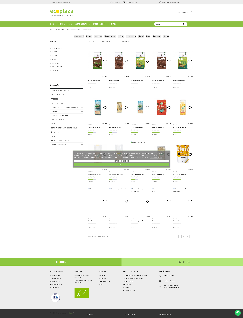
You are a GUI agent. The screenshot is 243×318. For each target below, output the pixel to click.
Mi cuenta (126, 287)
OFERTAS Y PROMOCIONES (61, 91)
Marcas (101, 284)
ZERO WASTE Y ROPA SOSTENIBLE (64, 128)
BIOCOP (55, 52)
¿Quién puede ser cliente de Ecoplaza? (135, 275)
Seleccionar (126, 41)
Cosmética (98, 36)
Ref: (103, 76)
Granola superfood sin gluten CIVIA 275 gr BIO (121, 221)
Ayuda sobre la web (129, 290)
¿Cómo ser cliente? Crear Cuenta (133, 278)
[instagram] (184, 262)
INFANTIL (54, 111)
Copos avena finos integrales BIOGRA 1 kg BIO (164, 174)
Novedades (102, 278)
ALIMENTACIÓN (57, 103)
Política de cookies (165, 314)
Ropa (148, 36)
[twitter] (180, 262)
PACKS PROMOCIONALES (60, 140)
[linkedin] (188, 262)
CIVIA (54, 59)
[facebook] (176, 262)
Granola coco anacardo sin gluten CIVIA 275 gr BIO (186, 174)
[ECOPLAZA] (73, 13)
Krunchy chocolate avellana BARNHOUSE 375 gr (101, 81)
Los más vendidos (104, 281)
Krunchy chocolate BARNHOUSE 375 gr (162, 81)
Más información (156, 157)
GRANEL (54, 124)
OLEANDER (56, 63)
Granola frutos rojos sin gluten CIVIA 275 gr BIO (100, 221)
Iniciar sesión (127, 284)
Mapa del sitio (54, 287)
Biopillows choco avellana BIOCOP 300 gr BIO (164, 127)
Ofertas (166, 36)
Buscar (185, 24)
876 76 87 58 (116, 2)
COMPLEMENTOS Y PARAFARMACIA (64, 107)
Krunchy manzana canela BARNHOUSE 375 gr (185, 81)
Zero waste (157, 36)
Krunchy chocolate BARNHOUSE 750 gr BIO (121, 81)
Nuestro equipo (55, 281)
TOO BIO (55, 71)
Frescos (88, 36)
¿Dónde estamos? (56, 278)
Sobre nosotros (55, 275)
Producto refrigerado (58, 144)
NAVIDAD (54, 136)
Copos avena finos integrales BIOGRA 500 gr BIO (144, 174)
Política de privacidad (129, 314)
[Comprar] (98, 60)
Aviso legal (90, 314)
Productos (102, 275)
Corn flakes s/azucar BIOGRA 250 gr (183, 127)
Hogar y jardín (131, 36)
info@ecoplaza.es (131, 2)
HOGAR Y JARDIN (57, 120)
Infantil (121, 36)
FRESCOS (54, 99)
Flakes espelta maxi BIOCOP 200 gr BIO (120, 127)
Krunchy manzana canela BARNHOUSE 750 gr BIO (144, 81)
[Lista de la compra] (191, 13)
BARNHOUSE (57, 48)
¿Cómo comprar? (128, 281)
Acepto (121, 164)
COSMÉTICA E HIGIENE (59, 115)
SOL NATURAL (57, 67)
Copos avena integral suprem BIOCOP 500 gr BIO (144, 127)
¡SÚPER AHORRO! (57, 95)
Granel (141, 36)
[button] (81, 41)
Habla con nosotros (56, 284)
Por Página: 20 (107, 41)
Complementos (110, 36)
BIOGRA (55, 56)
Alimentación (78, 36)
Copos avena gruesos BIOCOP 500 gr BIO (99, 127)
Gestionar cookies (121, 161)
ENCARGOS (55, 132)
